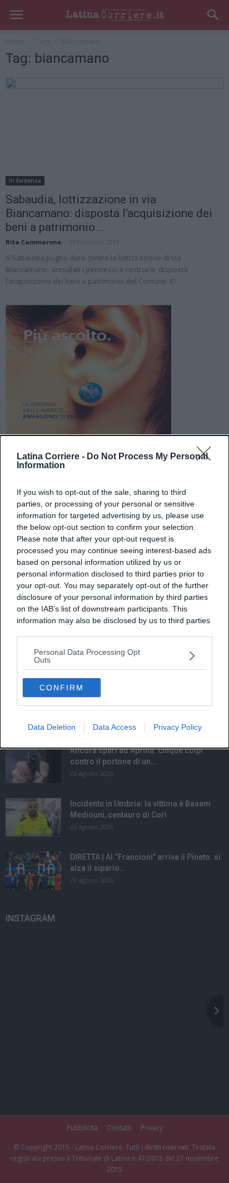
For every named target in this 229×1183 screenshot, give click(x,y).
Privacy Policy (177, 727)
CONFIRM (61, 687)
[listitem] (114, 656)
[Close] (207, 457)
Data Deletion (52, 727)
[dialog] (114, 591)
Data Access (114, 727)
